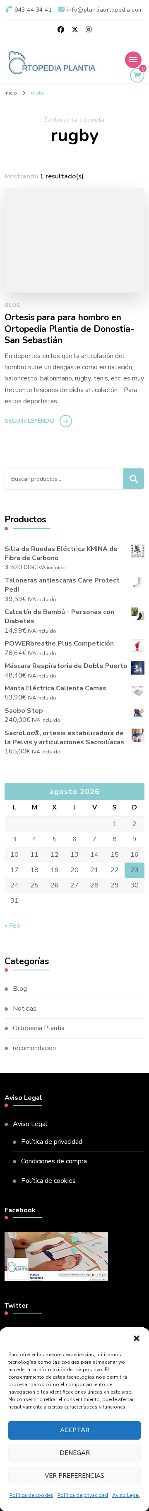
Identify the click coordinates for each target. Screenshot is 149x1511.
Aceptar (74, 1430)
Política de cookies (31, 1495)
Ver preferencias (74, 1476)
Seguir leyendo (30, 421)
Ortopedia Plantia (39, 1028)
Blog (13, 305)
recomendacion (34, 1048)
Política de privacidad (83, 1495)
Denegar (75, 1453)
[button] (136, 1338)
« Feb (12, 925)
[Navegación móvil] (133, 59)
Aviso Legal (126, 1495)
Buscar (133, 478)
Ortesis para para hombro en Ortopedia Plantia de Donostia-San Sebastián (69, 329)
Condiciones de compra (54, 1161)
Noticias (24, 1008)
